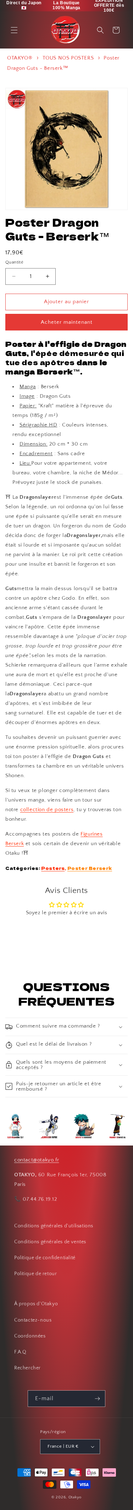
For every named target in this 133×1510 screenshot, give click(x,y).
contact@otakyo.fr (36, 1160)
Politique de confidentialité (45, 1258)
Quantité (14, 262)
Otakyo (75, 1497)
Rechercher (27, 1368)
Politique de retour (35, 1274)
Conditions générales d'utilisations (53, 1226)
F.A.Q (20, 1352)
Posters (53, 868)
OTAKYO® (19, 58)
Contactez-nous (32, 1320)
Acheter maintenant (67, 322)
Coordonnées (30, 1336)
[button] (14, 30)
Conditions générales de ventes (50, 1242)
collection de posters (47, 810)
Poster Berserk (89, 868)
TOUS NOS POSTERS (68, 58)
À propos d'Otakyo (36, 1304)
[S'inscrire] (97, 1398)
